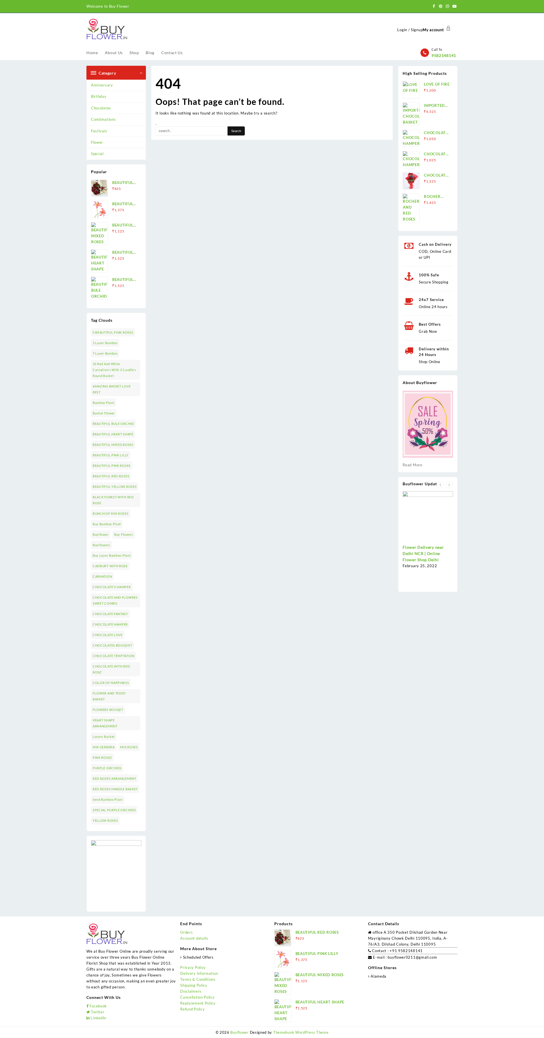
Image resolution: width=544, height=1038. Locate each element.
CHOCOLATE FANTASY (110, 614)
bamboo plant (103, 402)
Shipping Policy (193, 985)
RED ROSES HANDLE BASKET (115, 789)
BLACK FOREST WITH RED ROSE (113, 500)
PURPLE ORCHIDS (107, 768)
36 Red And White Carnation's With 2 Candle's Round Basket (114, 370)
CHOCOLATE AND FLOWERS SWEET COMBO (115, 600)
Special (97, 153)
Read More (412, 465)
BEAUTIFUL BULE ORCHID (113, 423)
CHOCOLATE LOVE (108, 635)
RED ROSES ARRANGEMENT (114, 778)
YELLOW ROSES (105, 820)
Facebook (98, 1006)
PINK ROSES (102, 757)
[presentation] (440, 484)
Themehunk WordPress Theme (301, 1032)
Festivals (99, 131)
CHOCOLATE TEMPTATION (114, 656)
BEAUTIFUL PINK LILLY (111, 455)
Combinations (103, 119)
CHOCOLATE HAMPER (110, 624)
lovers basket (104, 736)
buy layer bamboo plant (112, 555)
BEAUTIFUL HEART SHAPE (113, 434)
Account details (194, 938)
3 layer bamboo (105, 343)
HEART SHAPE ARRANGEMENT (105, 723)
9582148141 (444, 55)
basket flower (104, 413)
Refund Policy (192, 1009)
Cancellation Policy (197, 997)
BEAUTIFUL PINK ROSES (112, 465)
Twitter (97, 1012)
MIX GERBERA (104, 747)
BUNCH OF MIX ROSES (111, 513)
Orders (186, 932)
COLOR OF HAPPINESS (111, 683)
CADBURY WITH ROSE (110, 566)
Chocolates (101, 108)
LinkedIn (98, 1018)
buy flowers (123, 534)
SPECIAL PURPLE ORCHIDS (114, 810)
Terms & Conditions (198, 979)
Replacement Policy (198, 1003)
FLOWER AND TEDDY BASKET (109, 696)
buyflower (101, 534)
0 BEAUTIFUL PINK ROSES (113, 332)
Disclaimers (190, 991)
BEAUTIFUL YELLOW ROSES (115, 486)
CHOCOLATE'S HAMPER (112, 587)
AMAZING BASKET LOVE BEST (112, 389)
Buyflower (239, 1032)
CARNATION (102, 576)
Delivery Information (199, 973)
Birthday (99, 96)
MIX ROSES (129, 747)
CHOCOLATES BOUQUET (112, 645)
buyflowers (101, 545)
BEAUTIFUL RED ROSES (111, 476)
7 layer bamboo (105, 353)
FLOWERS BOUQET (108, 709)
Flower (97, 142)
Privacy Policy (193, 967)
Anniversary (102, 85)
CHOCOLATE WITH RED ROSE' (111, 669)
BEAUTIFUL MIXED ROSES (113, 444)
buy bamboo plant (107, 524)
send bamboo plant (108, 799)
